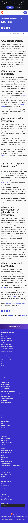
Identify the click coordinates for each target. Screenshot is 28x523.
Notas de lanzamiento (6, 340)
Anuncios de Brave (5, 386)
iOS (2, 412)
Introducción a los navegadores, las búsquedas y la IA (13, 394)
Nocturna (3, 417)
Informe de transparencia (7, 346)
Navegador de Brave (6, 354)
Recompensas (4, 457)
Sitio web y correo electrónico (8, 359)
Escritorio (3, 408)
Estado (2, 342)
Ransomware (9, 315)
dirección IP (4, 182)
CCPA (2, 365)
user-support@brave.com (7, 474)
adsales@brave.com (10, 481)
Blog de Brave (4, 371)
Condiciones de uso (6, 516)
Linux (2, 414)
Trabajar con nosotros (6, 442)
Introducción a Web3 (6, 396)
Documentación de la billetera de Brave (10, 465)
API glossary (4, 400)
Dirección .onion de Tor (6, 450)
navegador (7, 99)
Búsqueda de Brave (5, 356)
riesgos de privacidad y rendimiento (16, 303)
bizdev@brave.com (5, 485)
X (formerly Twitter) (6, 425)
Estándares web (5, 375)
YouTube (3, 433)
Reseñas (3, 448)
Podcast (3, 379)
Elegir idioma (4, 503)
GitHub (2, 446)
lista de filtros (14, 296)
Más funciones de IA (6, 452)
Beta (2, 416)
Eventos (3, 444)
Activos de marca (5, 440)
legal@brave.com (5, 491)
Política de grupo (5, 388)
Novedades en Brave (6, 338)
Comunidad (4, 336)
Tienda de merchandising (7, 348)
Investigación (4, 377)
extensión (4, 287)
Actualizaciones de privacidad (8, 373)
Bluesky (3, 429)
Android (3, 410)
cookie (24, 95)
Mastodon (3, 427)
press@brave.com (5, 488)
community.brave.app (6, 472)
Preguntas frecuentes (6, 344)
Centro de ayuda (5, 334)
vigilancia (3, 155)
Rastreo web (23, 315)
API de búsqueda (5, 384)
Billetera (3, 459)
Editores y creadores (6, 361)
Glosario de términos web (7, 398)
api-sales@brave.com (6, 478)
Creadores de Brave (6, 463)
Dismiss (18, 7)
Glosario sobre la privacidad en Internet (12, 18)
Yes (10, 7)
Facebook (3, 431)
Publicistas (3, 363)
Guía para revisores (5, 438)
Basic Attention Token (6, 461)
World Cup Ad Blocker (6, 402)
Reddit (2, 423)
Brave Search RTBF (5, 358)
